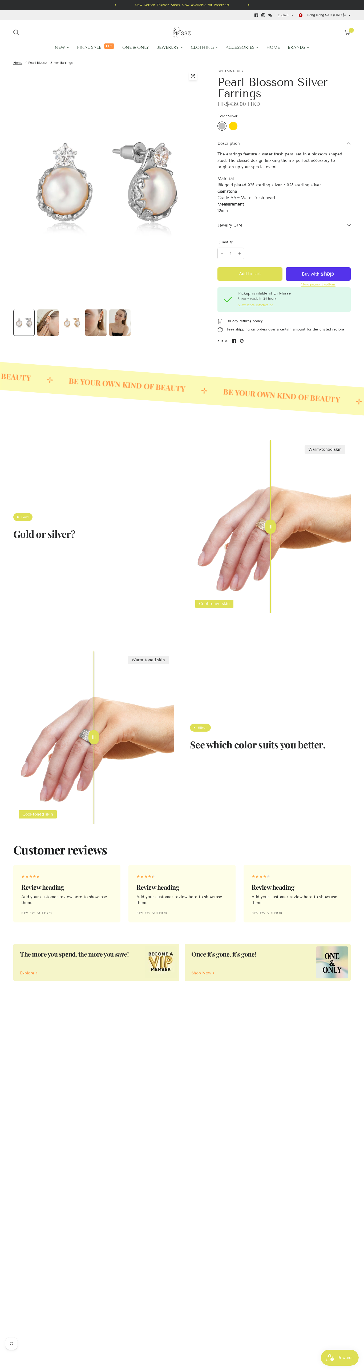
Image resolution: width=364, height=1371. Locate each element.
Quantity (225, 242)
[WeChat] (270, 15)
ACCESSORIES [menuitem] (240, 47)
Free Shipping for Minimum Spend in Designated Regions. (229, 5)
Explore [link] (27, 973)
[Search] (17, 32)
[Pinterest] (241, 341)
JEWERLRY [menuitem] (168, 47)
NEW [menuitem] (60, 47)
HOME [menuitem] (273, 47)
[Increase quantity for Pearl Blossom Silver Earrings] (239, 253)
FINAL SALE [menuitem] (89, 47)
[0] (346, 32)
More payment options (318, 284)
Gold (233, 126)
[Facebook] (256, 15)
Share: (222, 340)
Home (17, 62)
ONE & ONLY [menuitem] (135, 47)
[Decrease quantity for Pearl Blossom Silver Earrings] (222, 253)
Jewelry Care (229, 225)
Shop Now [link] (201, 973)
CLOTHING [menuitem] (202, 47)
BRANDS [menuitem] (296, 47)
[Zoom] (193, 76)
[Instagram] (263, 15)
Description (228, 143)
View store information (255, 305)
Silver (222, 126)
